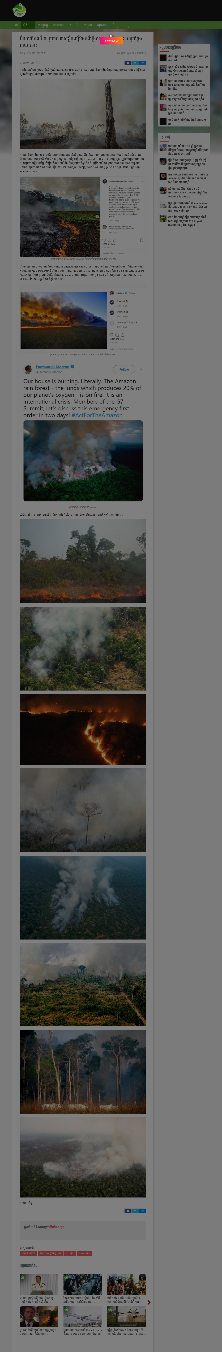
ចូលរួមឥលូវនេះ (111, 40)
